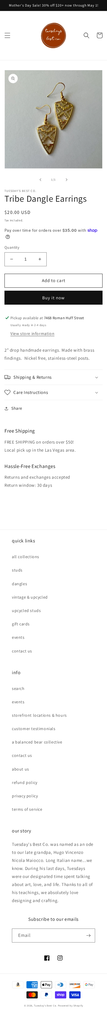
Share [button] (16, 408)
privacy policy (25, 796)
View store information (32, 333)
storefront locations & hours (39, 715)
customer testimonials (34, 728)
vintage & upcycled (30, 597)
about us (20, 769)
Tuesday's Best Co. (45, 1005)
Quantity (11, 247)
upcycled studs (26, 610)
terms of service (27, 809)
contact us (22, 651)
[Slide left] (40, 179)
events (18, 637)
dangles (19, 583)
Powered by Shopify (70, 1005)
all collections (25, 556)
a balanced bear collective (37, 742)
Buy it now (53, 297)
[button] (7, 35)
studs (17, 570)
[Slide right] (66, 179)
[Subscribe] (88, 936)
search (18, 688)
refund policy (24, 782)
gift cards (21, 624)
